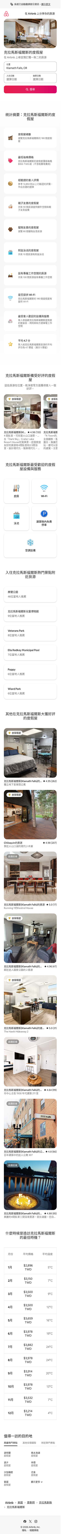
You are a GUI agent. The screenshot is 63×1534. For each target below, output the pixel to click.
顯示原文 (45, 4)
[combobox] (30, 68)
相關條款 (34, 1530)
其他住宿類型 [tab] (29, 1442)
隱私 (24, 1530)
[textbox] (17, 79)
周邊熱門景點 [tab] (10, 1442)
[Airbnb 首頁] (6, 14)
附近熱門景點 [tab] (48, 1442)
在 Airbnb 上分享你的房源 (40, 13)
